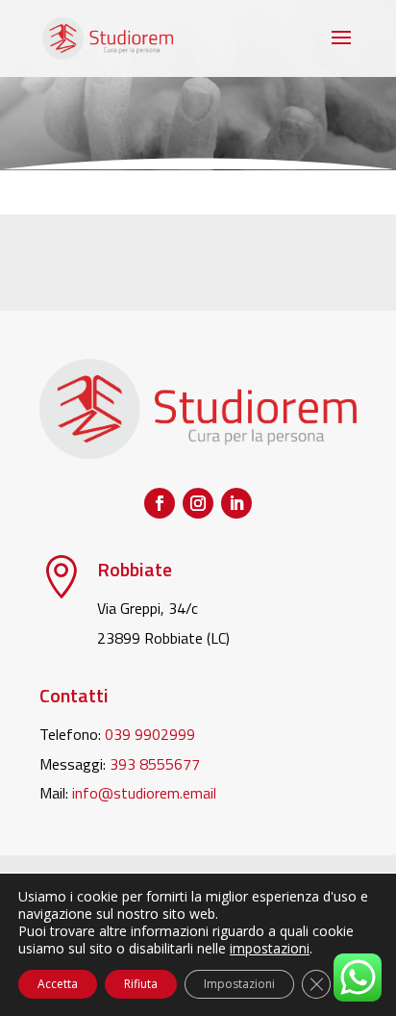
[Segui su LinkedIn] (236, 503)
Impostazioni (239, 984)
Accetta (57, 984)
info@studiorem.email (144, 792)
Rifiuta (141, 984)
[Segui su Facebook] (159, 503)
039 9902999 (150, 734)
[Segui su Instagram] (198, 503)
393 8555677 (155, 763)
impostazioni (269, 948)
